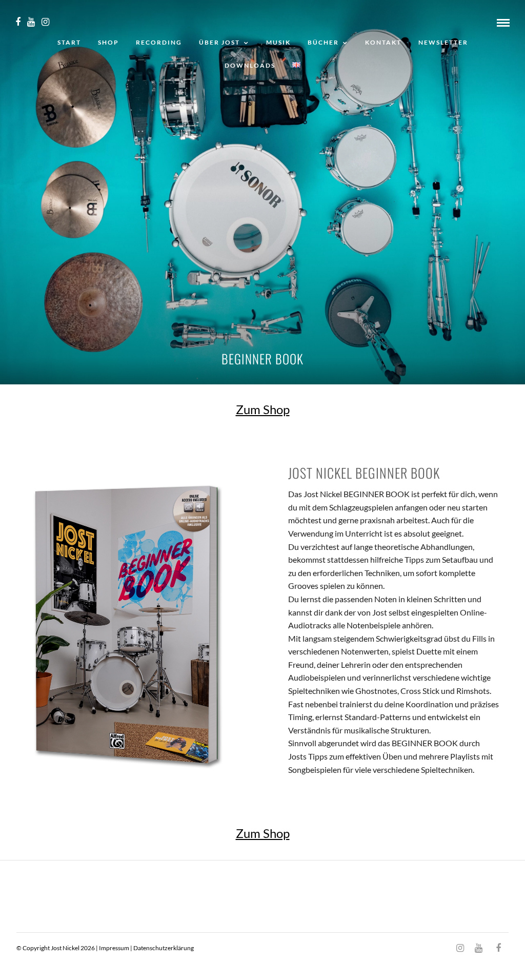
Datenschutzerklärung (163, 948)
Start (69, 42)
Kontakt (383, 42)
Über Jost (219, 42)
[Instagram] (45, 22)
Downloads (250, 65)
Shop (108, 42)
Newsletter (443, 42)
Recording (159, 42)
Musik (278, 42)
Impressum (114, 948)
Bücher (323, 42)
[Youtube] (31, 22)
